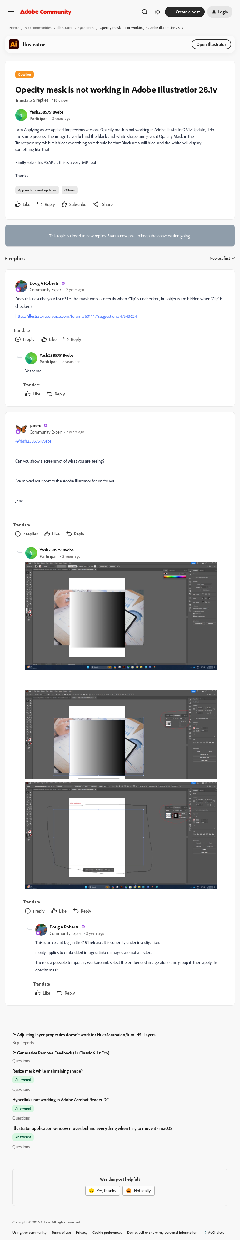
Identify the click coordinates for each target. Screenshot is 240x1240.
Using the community (29, 1232)
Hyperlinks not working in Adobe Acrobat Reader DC (60, 1099)
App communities (38, 27)
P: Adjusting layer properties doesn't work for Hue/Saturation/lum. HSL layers (84, 1034)
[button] (11, 13)
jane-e (35, 425)
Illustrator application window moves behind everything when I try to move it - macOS (92, 1128)
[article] (119, 312)
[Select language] (157, 12)
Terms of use (61, 1232)
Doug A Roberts (44, 283)
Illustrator (65, 27)
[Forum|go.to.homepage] (46, 12)
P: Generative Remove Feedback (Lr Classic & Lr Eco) (60, 1052)
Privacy (82, 1232)
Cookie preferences (107, 1232)
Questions (86, 27)
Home (14, 27)
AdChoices (216, 1232)
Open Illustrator (211, 44)
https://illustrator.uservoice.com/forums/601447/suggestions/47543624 (76, 316)
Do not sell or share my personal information (162, 1232)
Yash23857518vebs (47, 111)
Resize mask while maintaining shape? (47, 1070)
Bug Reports (23, 1042)
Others (69, 190)
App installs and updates (37, 190)
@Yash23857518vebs (33, 440)
